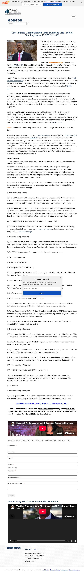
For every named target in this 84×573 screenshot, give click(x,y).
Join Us (42, 293)
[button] (42, 279)
